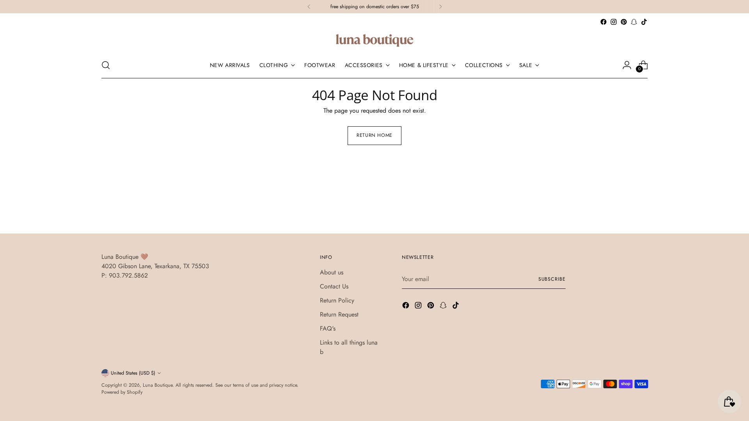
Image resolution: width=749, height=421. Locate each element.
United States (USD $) (133, 373)
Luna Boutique (157, 385)
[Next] (440, 6)
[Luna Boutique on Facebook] (603, 21)
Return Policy (337, 300)
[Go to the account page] (627, 65)
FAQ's (327, 328)
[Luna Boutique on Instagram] (613, 21)
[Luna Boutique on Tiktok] (644, 21)
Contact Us (334, 286)
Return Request (339, 314)
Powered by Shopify (121, 392)
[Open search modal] (106, 65)
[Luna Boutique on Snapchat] (633, 21)
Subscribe (552, 279)
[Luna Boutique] (374, 39)
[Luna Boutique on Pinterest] (623, 21)
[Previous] (309, 6)
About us (331, 272)
